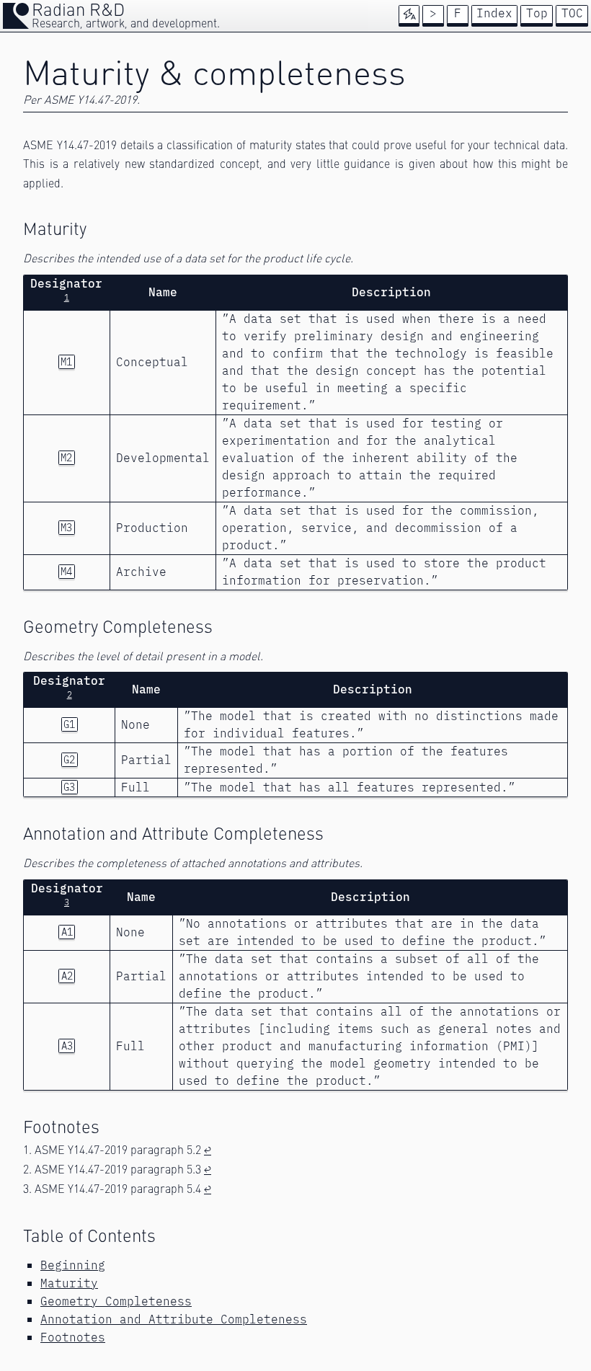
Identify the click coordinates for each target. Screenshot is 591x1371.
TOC (572, 13)
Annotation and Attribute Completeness (173, 1319)
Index (494, 13)
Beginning (72, 1265)
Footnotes (72, 1337)
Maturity (69, 1283)
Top (537, 13)
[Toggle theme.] (409, 14)
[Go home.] (16, 16)
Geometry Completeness (116, 1301)
